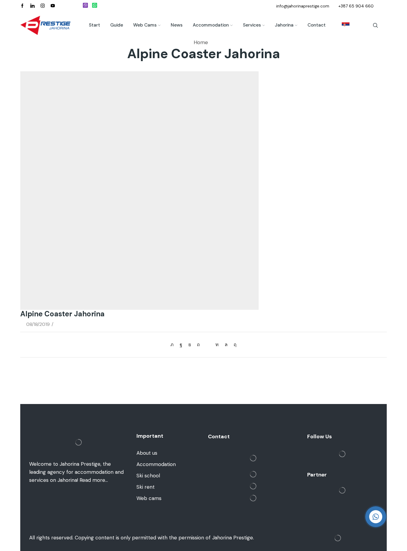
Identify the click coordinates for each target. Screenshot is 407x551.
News (177, 25)
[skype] (234, 344)
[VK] (189, 344)
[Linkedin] (32, 6)
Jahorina (284, 25)
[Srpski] (342, 25)
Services (252, 25)
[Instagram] (43, 6)
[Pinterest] (198, 344)
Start (94, 25)
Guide (116, 25)
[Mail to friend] (207, 344)
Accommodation (211, 25)
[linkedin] (217, 344)
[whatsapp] (226, 344)
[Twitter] (173, 344)
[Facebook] (22, 6)
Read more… (94, 480)
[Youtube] (53, 6)
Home (201, 42)
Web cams (145, 25)
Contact (316, 25)
